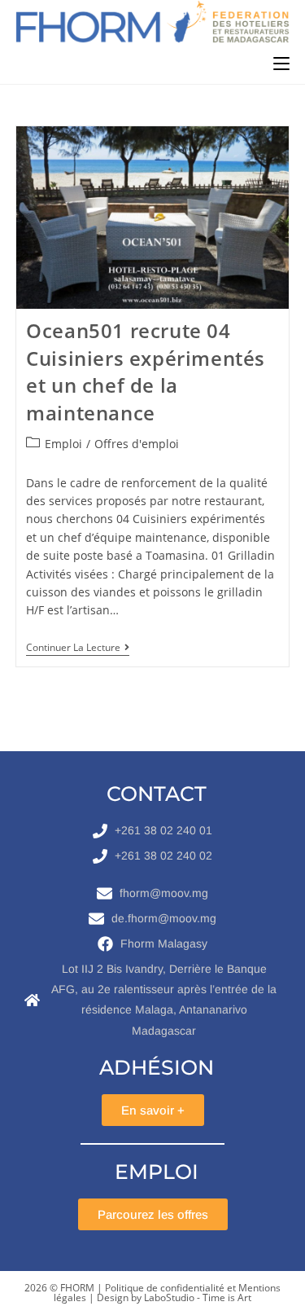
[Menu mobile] (281, 63)
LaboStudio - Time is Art (197, 1297)
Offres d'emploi (136, 443)
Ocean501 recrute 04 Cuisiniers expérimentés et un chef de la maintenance (145, 371)
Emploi (63, 443)
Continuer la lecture (77, 648)
